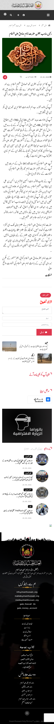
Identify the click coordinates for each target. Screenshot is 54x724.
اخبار (30, 506)
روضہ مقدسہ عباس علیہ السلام (27, 698)
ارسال (42, 332)
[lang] (5, 15)
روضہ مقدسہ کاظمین (27, 686)
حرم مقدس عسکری (27, 694)
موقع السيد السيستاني (27, 655)
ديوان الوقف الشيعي (27, 659)
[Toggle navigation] (48, 15)
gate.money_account (27, 608)
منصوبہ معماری (28, 489)
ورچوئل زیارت (27, 631)
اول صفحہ (44, 25)
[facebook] (23, 15)
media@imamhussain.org (27, 600)
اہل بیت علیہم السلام (15, 25)
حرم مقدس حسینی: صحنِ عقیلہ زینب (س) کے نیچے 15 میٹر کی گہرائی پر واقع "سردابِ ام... (18, 495)
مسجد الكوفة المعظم (27, 702)
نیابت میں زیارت (27, 623)
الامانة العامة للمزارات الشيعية (27, 663)
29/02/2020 (44, 77)
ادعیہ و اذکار (27, 635)
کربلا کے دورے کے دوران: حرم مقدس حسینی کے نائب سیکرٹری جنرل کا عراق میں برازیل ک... (18, 478)
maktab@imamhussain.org (27, 595)
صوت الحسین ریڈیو (27, 639)
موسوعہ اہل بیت (31, 25)
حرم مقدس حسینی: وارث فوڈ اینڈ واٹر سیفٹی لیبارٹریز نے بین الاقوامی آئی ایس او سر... (18, 511)
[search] (11, 15)
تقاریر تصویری (28, 456)
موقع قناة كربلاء (27, 667)
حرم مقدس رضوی (27, 690)
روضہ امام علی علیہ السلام (27, 682)
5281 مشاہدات (29, 77)
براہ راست (27, 627)
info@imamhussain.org (27, 591)
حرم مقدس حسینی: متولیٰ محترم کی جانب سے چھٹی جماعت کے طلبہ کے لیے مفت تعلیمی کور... (17, 461)
